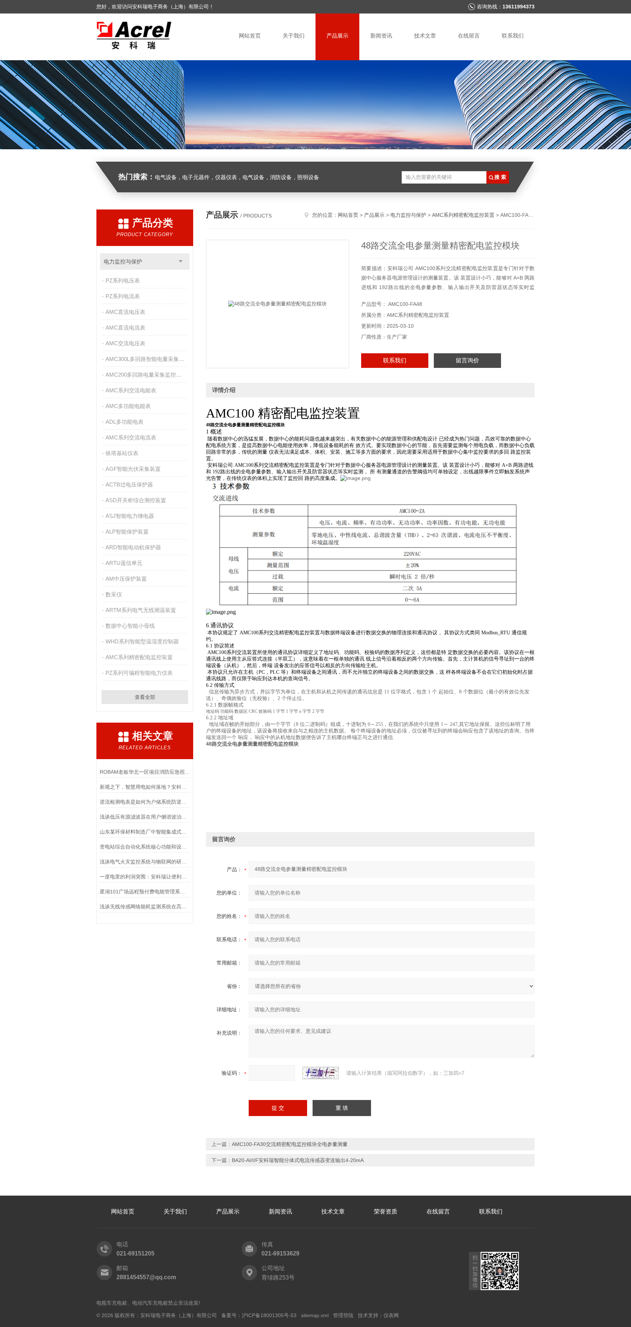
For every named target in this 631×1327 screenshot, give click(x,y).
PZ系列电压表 (123, 280)
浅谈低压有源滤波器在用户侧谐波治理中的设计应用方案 (145, 817)
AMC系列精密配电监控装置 (139, 657)
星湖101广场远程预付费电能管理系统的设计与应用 (145, 892)
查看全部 (145, 697)
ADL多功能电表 (125, 422)
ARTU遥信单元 (124, 563)
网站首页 (250, 35)
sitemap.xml (315, 1315)
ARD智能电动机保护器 (133, 547)
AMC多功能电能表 (128, 406)
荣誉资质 (385, 1211)
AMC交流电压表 (125, 343)
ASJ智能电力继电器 (130, 516)
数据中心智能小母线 (130, 626)
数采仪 (114, 594)
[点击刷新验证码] (320, 1073)
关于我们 (294, 35)
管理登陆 (343, 1315)
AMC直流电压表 (125, 312)
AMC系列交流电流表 (131, 437)
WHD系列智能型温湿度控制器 (142, 641)
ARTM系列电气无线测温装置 (141, 610)
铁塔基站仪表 (122, 453)
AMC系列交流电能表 (131, 390)
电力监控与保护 (123, 261)
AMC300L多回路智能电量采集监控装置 (147, 359)
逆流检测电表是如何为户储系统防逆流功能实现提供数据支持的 (145, 802)
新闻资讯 (381, 35)
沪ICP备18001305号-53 (269, 1315)
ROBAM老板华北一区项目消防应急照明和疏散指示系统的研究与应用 (145, 772)
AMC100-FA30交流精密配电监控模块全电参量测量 (290, 1144)
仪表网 (391, 1315)
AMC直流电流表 (125, 327)
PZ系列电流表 (123, 296)
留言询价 (467, 360)
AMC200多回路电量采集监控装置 (146, 375)
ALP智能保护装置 (127, 531)
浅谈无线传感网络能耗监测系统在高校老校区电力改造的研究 (145, 906)
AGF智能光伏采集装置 (133, 469)
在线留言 (469, 35)
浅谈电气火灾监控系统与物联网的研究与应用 (145, 862)
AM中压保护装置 (126, 579)
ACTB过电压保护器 (129, 484)
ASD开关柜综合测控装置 (136, 500)
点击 (181, 261)
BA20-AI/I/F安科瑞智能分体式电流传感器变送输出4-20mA (298, 1160)
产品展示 (337, 35)
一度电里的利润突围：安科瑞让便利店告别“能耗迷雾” (145, 877)
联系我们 (513, 35)
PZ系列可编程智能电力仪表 (139, 673)
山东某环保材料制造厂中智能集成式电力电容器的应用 (145, 832)
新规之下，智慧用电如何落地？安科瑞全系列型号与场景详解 (145, 787)
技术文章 (425, 35)
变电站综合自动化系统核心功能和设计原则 (145, 847)
